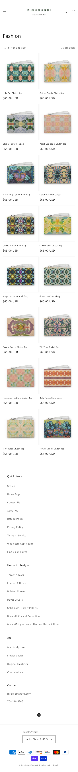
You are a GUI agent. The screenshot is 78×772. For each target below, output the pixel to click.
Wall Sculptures (16, 647)
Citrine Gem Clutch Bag (51, 245)
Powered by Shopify (51, 765)
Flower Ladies (15, 655)
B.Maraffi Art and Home (34, 765)
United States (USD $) (37, 739)
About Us (12, 510)
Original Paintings (17, 664)
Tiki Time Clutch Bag (50, 347)
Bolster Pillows (16, 591)
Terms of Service (16, 535)
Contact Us (13, 502)
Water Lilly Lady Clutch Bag (16, 194)
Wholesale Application (20, 543)
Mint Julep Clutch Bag (13, 448)
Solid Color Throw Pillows (22, 608)
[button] (5, 11)
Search (11, 486)
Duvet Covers (15, 599)
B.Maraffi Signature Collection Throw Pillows (33, 624)
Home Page (13, 494)
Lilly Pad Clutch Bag (12, 93)
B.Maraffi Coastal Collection (23, 616)
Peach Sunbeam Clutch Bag (53, 143)
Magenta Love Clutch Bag (15, 296)
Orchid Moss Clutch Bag (14, 245)
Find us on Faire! (17, 551)
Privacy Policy (15, 527)
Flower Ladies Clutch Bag (52, 448)
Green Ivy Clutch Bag (50, 296)
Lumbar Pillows (16, 583)
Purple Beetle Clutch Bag (15, 347)
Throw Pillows (15, 574)
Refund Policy (15, 518)
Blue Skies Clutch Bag (13, 143)
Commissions (15, 672)
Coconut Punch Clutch (50, 194)
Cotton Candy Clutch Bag (52, 93)
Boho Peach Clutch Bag (51, 397)
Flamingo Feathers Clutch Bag (17, 397)
